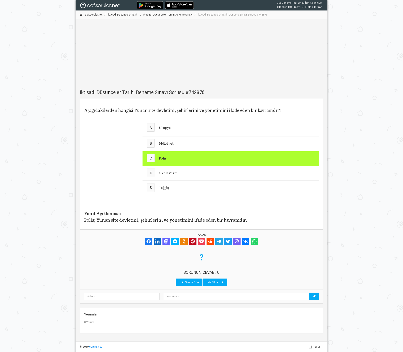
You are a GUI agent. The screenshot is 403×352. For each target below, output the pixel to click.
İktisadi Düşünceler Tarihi (123, 14)
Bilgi (317, 346)
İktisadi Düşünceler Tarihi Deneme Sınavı (167, 14)
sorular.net (95, 346)
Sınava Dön (191, 282)
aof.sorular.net (93, 14)
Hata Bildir (212, 282)
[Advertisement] (201, 51)
